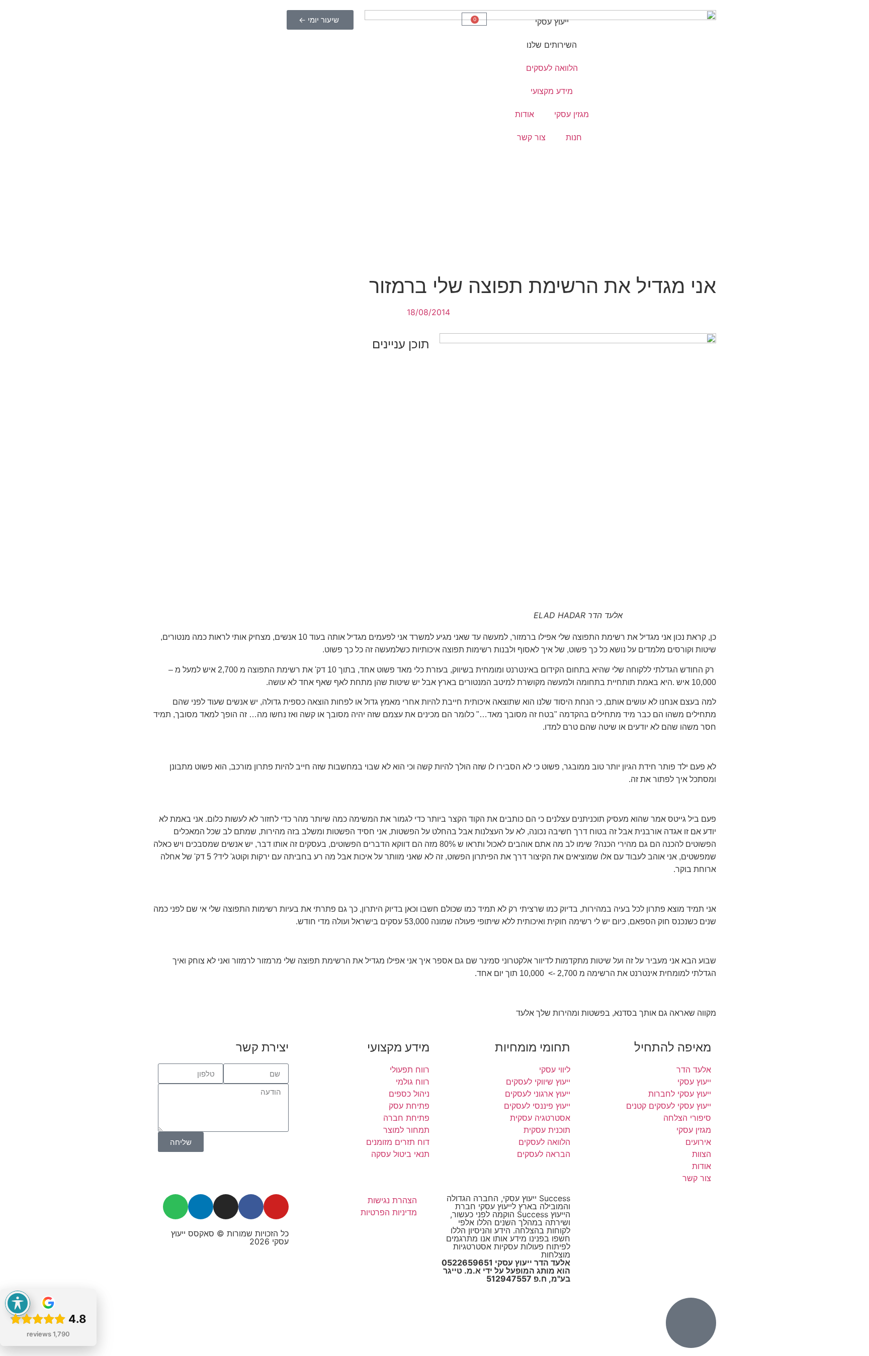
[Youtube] (276, 1206)
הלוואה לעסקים (552, 68)
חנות (574, 137)
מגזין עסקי (571, 114)
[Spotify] (175, 1206)
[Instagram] (225, 1206)
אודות (524, 114)
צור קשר (531, 137)
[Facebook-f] (251, 1206)
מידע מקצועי (552, 91)
